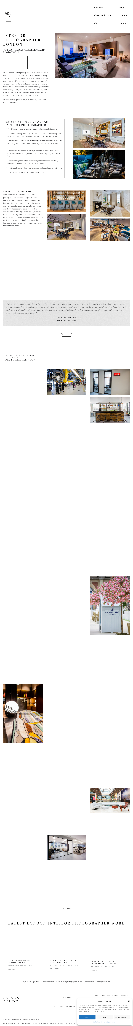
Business (98, 7)
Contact (124, 23)
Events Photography (57, 966)
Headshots (124, 995)
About (125, 15)
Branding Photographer (41, 1023)
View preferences (121, 1017)
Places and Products (104, 15)
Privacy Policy (35, 1019)
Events (96, 995)
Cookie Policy (96, 1022)
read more (11, 969)
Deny (105, 1017)
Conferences (105, 995)
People (122, 7)
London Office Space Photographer (20, 961)
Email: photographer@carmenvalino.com (66, 1006)
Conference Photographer (25, 1023)
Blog (96, 23)
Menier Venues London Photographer (63, 961)
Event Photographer (9, 1023)
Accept (87, 1017)
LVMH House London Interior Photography (104, 962)
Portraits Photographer (73, 1023)
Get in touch (66, 335)
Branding (115, 995)
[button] (129, 1001)
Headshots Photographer (57, 1023)
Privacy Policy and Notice (108, 1022)
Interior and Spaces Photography (19, 966)
